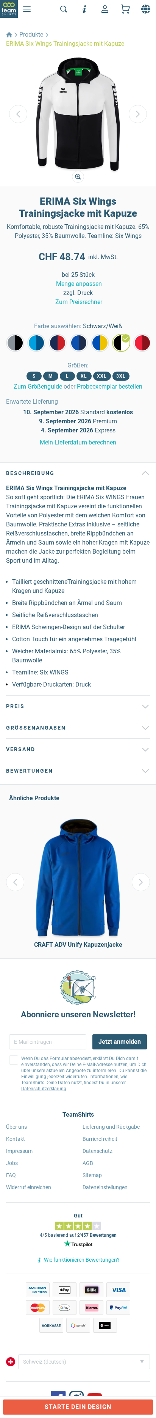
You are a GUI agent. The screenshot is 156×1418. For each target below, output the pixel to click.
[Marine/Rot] (57, 343)
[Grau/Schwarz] (15, 343)
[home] (9, 35)
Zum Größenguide (38, 386)
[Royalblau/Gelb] (100, 343)
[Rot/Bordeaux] (142, 343)
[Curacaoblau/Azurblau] (36, 343)
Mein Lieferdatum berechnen (78, 442)
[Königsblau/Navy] (79, 343)
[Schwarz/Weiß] (121, 343)
